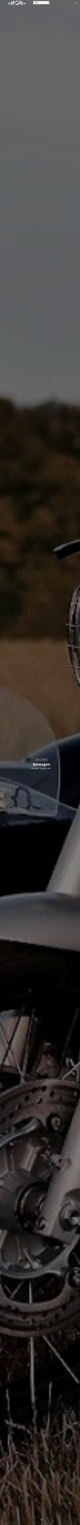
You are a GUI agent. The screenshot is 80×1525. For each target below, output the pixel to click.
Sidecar (44, 760)
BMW (37, 760)
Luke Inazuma (35, 768)
